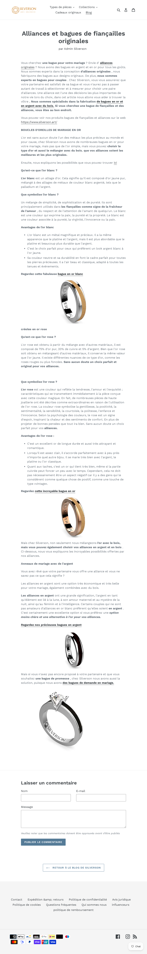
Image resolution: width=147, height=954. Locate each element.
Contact (16, 899)
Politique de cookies (27, 904)
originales (27, 67)
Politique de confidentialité (88, 899)
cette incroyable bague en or (55, 491)
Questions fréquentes (61, 904)
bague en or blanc (70, 274)
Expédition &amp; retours (45, 899)
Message (27, 807)
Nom (24, 791)
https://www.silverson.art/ (39, 122)
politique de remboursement (73, 910)
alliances (106, 63)
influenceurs (120, 904)
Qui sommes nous (94, 904)
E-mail (80, 791)
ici (115, 162)
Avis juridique (121, 899)
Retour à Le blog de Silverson (76, 867)
